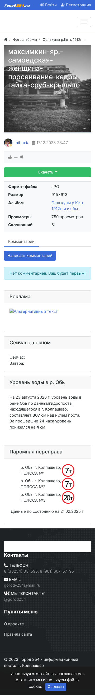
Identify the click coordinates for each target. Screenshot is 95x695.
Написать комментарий (30, 255)
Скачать (46, 172)
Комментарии (21, 241)
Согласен (56, 686)
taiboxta (22, 142)
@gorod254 (15, 599)
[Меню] (84, 22)
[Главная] (5, 39)
